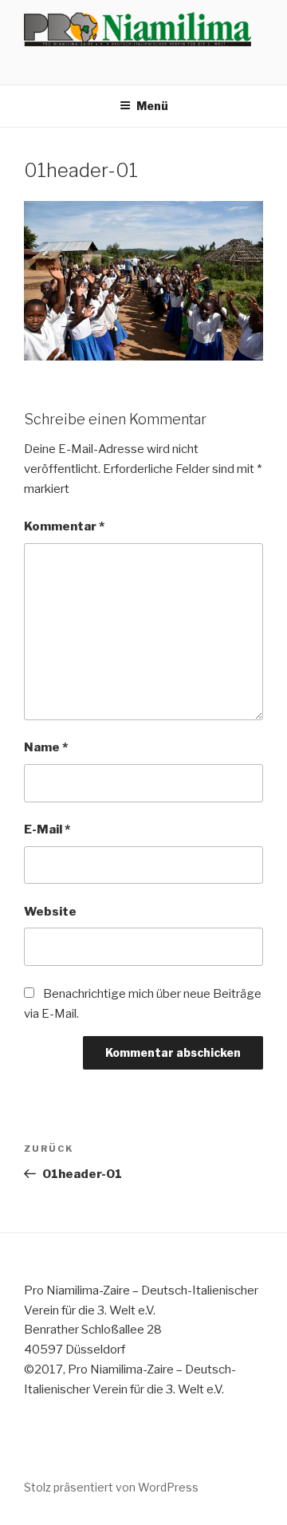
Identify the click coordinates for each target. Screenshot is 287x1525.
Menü (152, 105)
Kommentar (64, 526)
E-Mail (47, 829)
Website (50, 911)
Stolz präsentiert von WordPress (111, 1487)
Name (46, 747)
